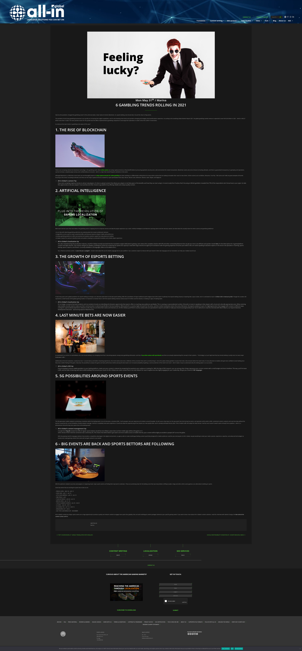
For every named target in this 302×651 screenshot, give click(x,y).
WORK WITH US (107, 622)
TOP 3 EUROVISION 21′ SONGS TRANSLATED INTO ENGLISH (75, 535)
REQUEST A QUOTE (262, 17)
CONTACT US (247, 17)
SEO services (232, 21)
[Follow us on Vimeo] (195, 634)
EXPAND (150, 555)
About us (282, 21)
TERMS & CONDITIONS (120, 622)
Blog (274, 21)
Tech (266, 21)
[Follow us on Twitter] (285, 17)
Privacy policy (238, 648)
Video (258, 21)
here (217, 244)
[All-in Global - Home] (37, 13)
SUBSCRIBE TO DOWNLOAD (126, 610)
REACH (183, 555)
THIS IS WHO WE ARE (173, 622)
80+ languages (198, 370)
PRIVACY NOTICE (148, 622)
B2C (289, 21)
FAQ (65, 622)
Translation (201, 21)
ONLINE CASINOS (96, 622)
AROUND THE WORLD (223, 622)
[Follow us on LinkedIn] (293, 17)
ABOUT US (183, 622)
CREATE (118, 555)
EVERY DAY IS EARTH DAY (238, 622)
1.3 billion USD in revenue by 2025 (224, 296)
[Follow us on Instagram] (290, 17)
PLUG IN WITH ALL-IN (210, 622)
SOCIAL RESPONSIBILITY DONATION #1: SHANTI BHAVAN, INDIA (225, 535)
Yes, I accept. (225, 648)
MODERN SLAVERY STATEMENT (151, 624)
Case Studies (246, 21)
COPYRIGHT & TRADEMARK (135, 622)
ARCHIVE (59, 622)
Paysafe (68, 431)
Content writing (216, 21)
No (232, 648)
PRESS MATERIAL (72, 622)
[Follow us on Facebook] (288, 17)
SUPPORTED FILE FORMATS (196, 622)
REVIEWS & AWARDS (84, 622)
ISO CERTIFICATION (160, 622)
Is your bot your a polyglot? (83, 251)
